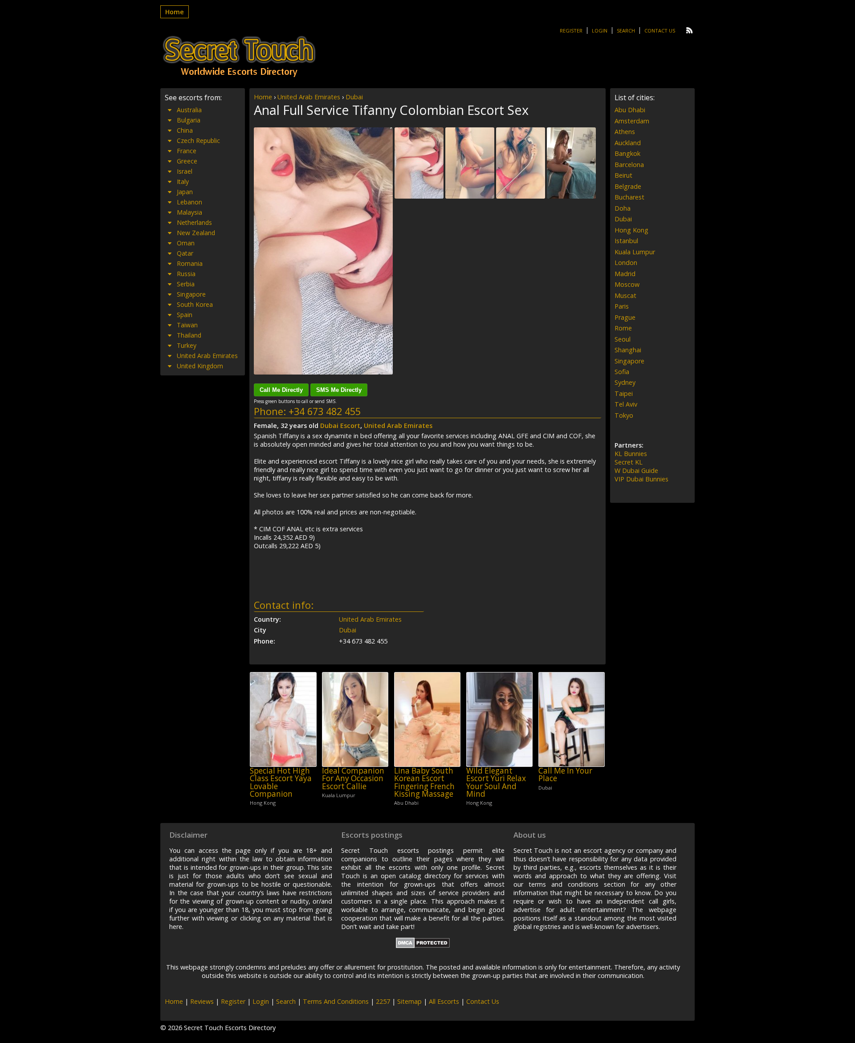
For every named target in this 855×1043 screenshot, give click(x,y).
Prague (625, 317)
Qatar (185, 253)
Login (599, 30)
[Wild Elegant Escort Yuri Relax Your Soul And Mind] (499, 719)
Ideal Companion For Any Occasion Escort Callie (353, 778)
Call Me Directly (281, 390)
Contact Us (659, 30)
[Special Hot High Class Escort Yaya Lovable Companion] (283, 719)
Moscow (627, 284)
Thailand (189, 335)
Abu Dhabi (630, 110)
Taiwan (187, 325)
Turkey (186, 345)
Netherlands (194, 222)
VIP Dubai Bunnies (641, 479)
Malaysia (189, 212)
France (186, 151)
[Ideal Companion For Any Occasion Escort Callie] (355, 719)
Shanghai (628, 350)
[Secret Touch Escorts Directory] (239, 56)
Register (571, 30)
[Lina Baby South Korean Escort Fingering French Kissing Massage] (427, 719)
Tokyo (624, 415)
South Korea (195, 304)
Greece (187, 161)
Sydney (625, 382)
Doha (623, 208)
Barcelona (629, 164)
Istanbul (626, 240)
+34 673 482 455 (325, 411)
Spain (184, 314)
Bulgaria (188, 120)
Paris (622, 306)
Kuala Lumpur (635, 252)
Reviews (202, 1001)
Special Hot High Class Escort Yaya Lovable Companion (281, 782)
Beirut (623, 175)
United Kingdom (200, 366)
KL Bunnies (631, 453)
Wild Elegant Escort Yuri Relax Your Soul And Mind (496, 782)
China (185, 130)
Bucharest (629, 197)
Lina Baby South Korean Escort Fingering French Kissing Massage (424, 782)
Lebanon (189, 202)
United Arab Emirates (308, 97)
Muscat (625, 295)
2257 (383, 1001)
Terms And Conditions (336, 1001)
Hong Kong (631, 230)
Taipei (624, 393)
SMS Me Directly (339, 390)
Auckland (628, 143)
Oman (186, 243)
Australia (189, 110)
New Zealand (196, 232)
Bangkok (627, 153)
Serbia (186, 284)
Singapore (191, 294)
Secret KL (629, 462)
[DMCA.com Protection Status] (423, 945)
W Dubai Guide (636, 470)
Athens (625, 131)
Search (626, 30)
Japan (185, 191)
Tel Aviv (626, 404)
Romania (190, 263)
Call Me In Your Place (565, 774)
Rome (623, 328)
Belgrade (628, 186)
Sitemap (409, 1001)
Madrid (625, 273)
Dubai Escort (340, 425)
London (626, 262)
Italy (183, 181)
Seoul (623, 339)
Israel (184, 171)
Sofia (622, 371)
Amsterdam (632, 121)
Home (174, 12)
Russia (186, 273)
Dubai (354, 97)
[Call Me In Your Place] (571, 719)
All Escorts (444, 1001)
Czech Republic (198, 140)
